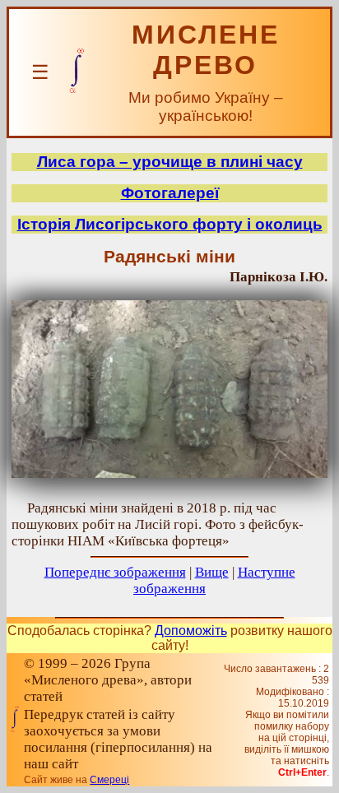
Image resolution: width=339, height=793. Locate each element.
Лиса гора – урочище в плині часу (170, 161)
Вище (212, 572)
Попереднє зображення (115, 572)
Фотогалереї (170, 193)
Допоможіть (191, 631)
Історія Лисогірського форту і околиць (170, 224)
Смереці (109, 780)
